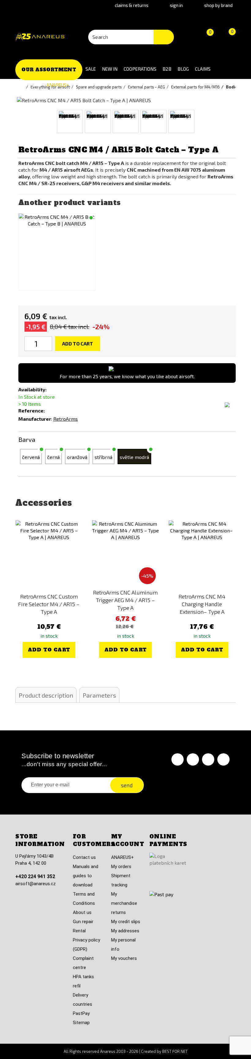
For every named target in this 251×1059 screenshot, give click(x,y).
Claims (203, 69)
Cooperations (140, 69)
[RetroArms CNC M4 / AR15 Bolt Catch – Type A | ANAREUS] (70, 121)
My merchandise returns (124, 903)
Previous (13, 121)
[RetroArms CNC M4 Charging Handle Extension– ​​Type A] (202, 553)
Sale (90, 69)
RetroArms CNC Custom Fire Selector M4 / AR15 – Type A (49, 604)
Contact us (84, 857)
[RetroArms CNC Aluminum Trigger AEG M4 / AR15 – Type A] (125, 553)
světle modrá (134, 457)
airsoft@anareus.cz (35, 883)
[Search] (164, 37)
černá (53, 457)
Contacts (29, 85)
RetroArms (65, 419)
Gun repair (83, 921)
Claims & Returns (131, 5)
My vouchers (124, 958)
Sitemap (81, 1022)
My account (127, 840)
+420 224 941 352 (35, 876)
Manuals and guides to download (85, 876)
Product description (46, 695)
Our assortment (48, 69)
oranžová (77, 457)
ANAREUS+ (58, 85)
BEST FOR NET (175, 1051)
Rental (79, 931)
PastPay (81, 1013)
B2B (167, 69)
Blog (183, 69)
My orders (121, 866)
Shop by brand (218, 5)
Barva (27, 439)
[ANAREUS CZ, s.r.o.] (39, 36)
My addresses (125, 931)
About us (82, 912)
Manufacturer (34, 419)
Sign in (176, 5)
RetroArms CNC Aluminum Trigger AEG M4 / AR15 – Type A (125, 600)
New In (110, 69)
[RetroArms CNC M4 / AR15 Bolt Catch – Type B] (57, 252)
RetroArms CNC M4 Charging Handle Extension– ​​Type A (201, 604)
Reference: (31, 410)
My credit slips (125, 921)
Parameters (99, 695)
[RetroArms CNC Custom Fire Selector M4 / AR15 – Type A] (49, 553)
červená (31, 457)
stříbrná (103, 457)
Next (237, 121)
